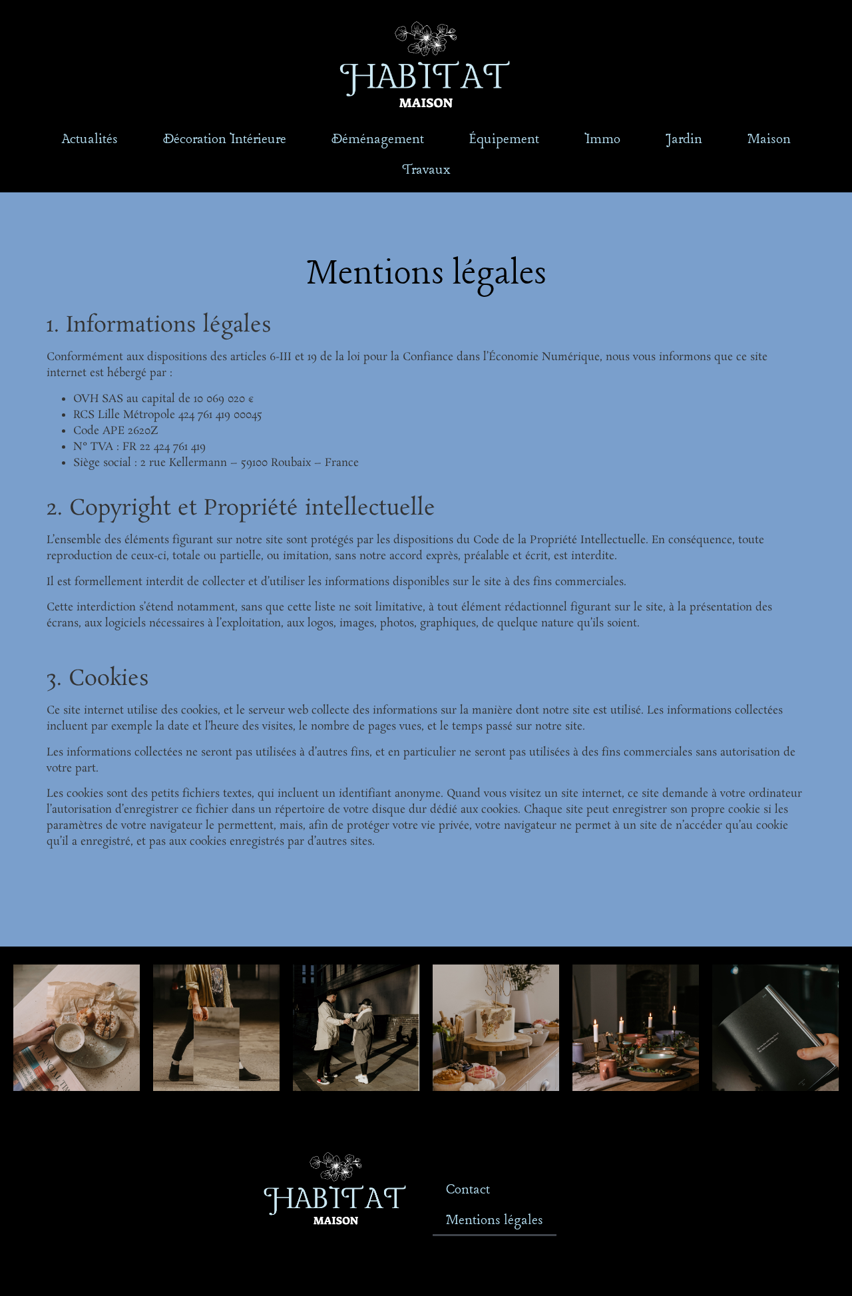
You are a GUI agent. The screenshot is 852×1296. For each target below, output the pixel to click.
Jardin (684, 139)
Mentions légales (494, 1220)
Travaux (426, 170)
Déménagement (377, 139)
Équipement (504, 139)
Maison (769, 139)
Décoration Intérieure (224, 139)
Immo (602, 139)
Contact (468, 1190)
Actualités (90, 139)
